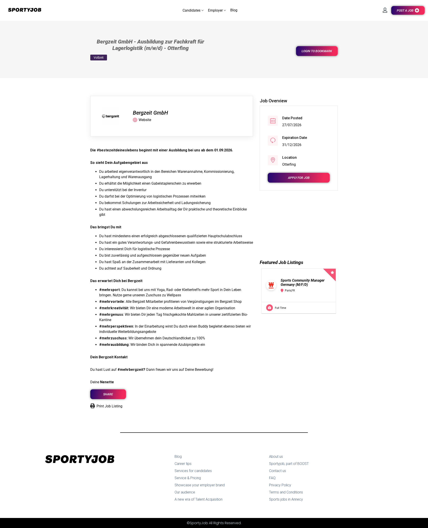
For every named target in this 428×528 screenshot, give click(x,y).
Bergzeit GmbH (150, 113)
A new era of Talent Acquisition (198, 499)
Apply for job (299, 177)
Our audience (185, 492)
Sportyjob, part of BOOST (289, 464)
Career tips (183, 464)
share (108, 394)
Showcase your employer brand (200, 485)
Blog (178, 456)
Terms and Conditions (286, 492)
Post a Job (405, 10)
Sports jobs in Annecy (286, 499)
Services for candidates (193, 471)
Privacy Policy (280, 485)
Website (145, 120)
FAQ (272, 478)
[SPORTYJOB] (22, 10)
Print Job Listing (109, 406)
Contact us (277, 471)
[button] (193, 10)
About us (276, 456)
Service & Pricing (188, 478)
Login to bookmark (317, 51)
